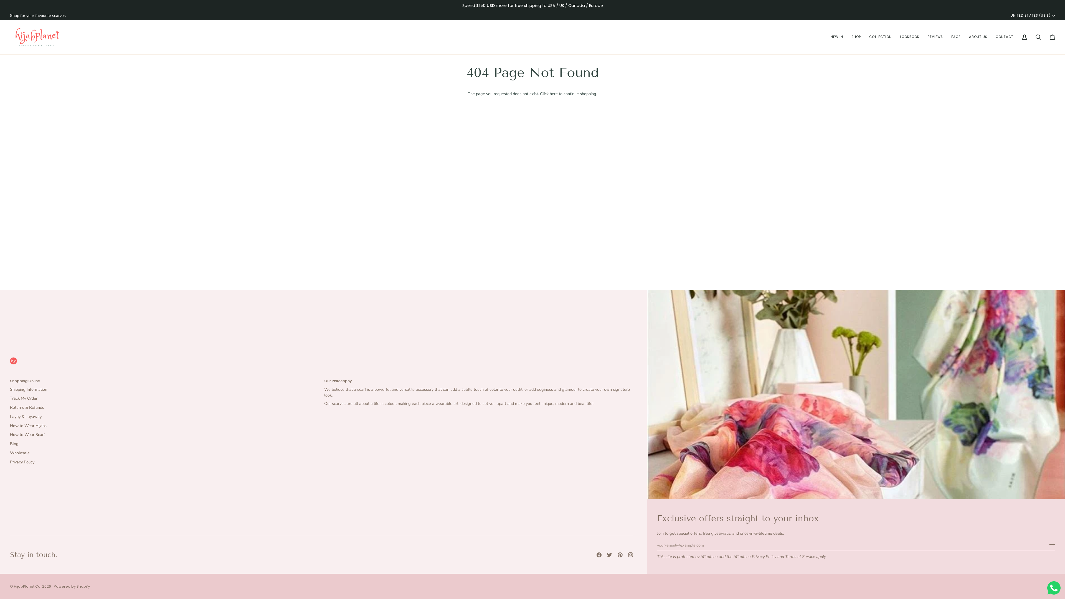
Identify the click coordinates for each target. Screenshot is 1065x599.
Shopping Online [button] (25, 381)
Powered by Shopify (72, 586)
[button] (836, 37)
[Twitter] (609, 554)
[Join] (1050, 544)
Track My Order (23, 398)
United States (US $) (1031, 15)
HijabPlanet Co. (27, 586)
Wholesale (20, 453)
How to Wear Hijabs (28, 425)
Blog (14, 443)
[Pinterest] (620, 554)
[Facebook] (599, 554)
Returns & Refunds (27, 407)
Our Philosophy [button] (338, 381)
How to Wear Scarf (27, 434)
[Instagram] (630, 554)
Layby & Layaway (26, 416)
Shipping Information (28, 389)
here (554, 94)
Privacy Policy (764, 556)
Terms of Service (800, 556)
